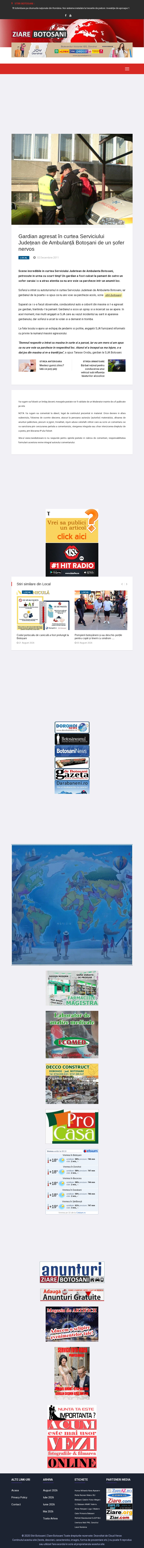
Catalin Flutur (88, 1500)
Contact (16, 1504)
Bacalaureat (86, 1518)
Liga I (90, 1509)
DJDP (94, 1518)
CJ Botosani (80, 1504)
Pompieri (83, 1509)
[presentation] (122, 584)
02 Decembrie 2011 (48, 257)
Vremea (50, 1151)
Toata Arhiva (50, 1518)
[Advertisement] (72, 101)
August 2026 (50, 1490)
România (83, 1527)
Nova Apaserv (94, 1491)
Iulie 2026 (48, 1497)
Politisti (78, 1518)
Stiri (99, 1518)
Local (24, 258)
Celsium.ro (81, 1213)
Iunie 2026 (49, 1504)
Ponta (77, 1495)
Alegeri (97, 1500)
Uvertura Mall (80, 1522)
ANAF (87, 1504)
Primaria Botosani (87, 1513)
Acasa (15, 1490)
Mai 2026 (48, 1511)
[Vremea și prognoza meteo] (91, 1151)
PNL (88, 1522)
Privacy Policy (19, 1497)
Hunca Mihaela (81, 1491)
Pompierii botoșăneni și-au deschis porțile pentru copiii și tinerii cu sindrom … (98, 637)
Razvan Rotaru (86, 1495)
